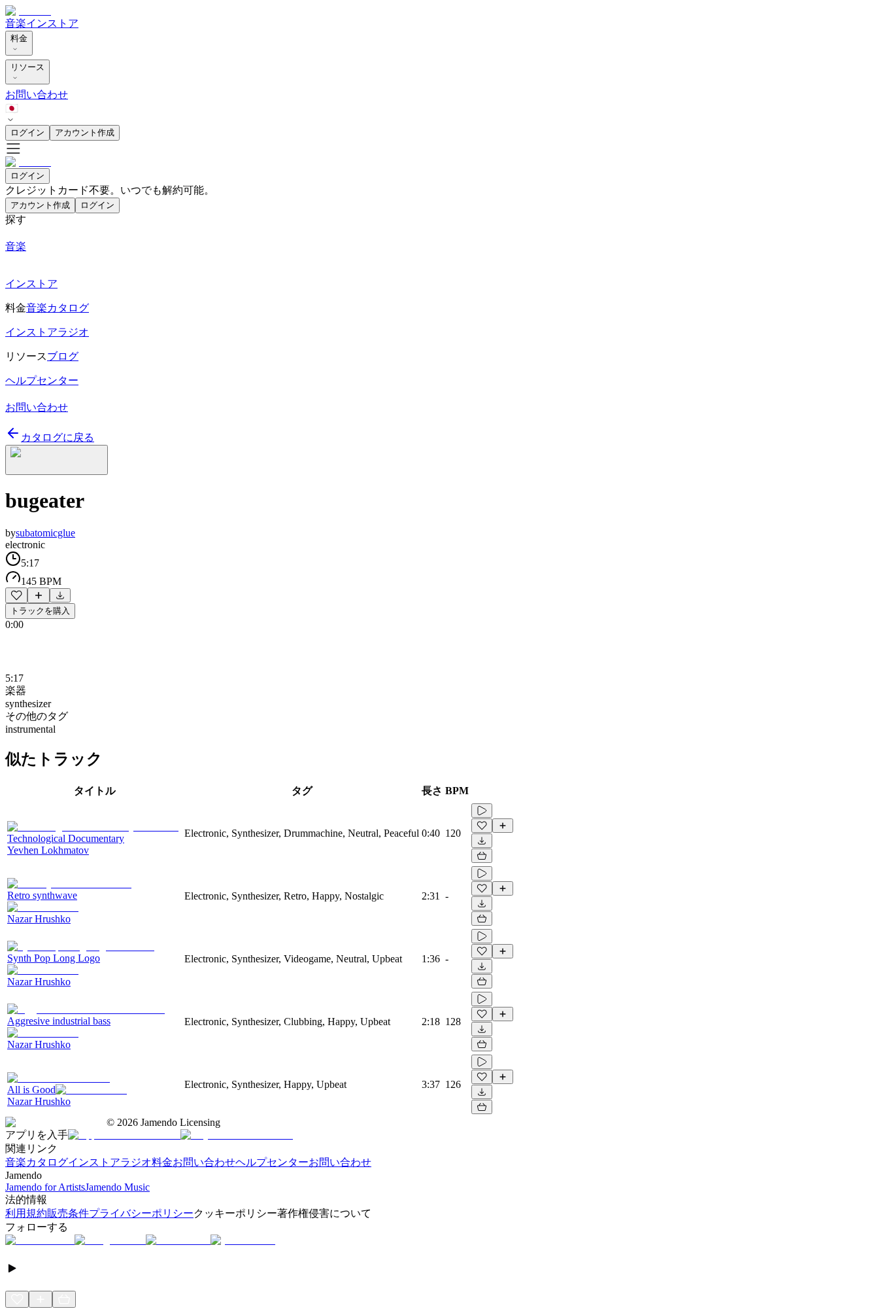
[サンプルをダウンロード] (60, 595)
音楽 (15, 23)
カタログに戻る (57, 437)
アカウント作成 (84, 132)
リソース (27, 67)
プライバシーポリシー (141, 1213)
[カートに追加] (481, 856)
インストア (52, 23)
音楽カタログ (36, 1162)
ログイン (27, 132)
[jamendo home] (28, 10)
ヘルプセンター (272, 1162)
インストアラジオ (110, 1162)
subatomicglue (45, 532)
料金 (18, 38)
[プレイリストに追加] (38, 595)
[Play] (56, 460)
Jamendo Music (117, 1187)
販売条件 (68, 1213)
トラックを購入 (40, 611)
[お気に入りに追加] (16, 595)
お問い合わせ (36, 94)
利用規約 (26, 1213)
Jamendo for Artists (45, 1187)
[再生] (481, 810)
